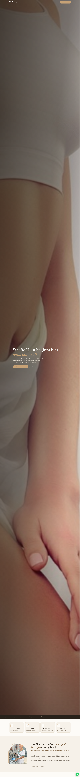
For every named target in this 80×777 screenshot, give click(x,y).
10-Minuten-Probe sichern (20, 366)
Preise (45, 2)
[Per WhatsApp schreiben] (77, 774)
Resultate (41, 2)
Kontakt (56, 2)
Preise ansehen (34, 366)
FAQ (53, 2)
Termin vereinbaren (65, 2)
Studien (49, 2)
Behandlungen (34, 2)
